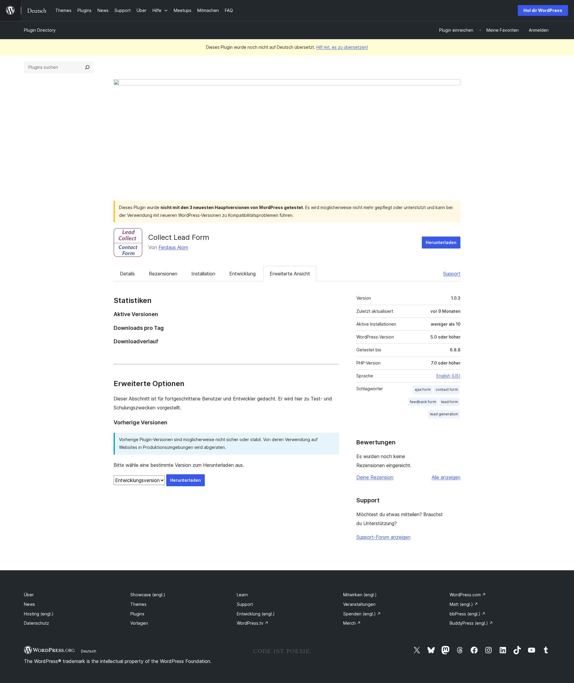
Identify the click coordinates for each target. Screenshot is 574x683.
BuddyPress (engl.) (471, 623)
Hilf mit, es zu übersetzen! (342, 47)
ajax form (423, 389)
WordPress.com (468, 594)
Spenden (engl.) (362, 613)
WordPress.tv (252, 623)
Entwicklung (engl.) (256, 613)
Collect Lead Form (178, 237)
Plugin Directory (40, 30)
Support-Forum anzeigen (383, 537)
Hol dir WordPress (542, 10)
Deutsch (88, 651)
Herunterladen (441, 242)
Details (127, 274)
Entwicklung (242, 274)
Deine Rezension (374, 477)
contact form (447, 389)
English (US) (448, 375)
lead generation (444, 414)
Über (29, 594)
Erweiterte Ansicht (290, 274)
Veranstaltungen (359, 604)
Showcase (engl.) (147, 594)
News (29, 604)
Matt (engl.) (464, 604)
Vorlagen (139, 623)
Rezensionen (163, 274)
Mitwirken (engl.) (360, 594)
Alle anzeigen (446, 477)
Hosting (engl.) (39, 613)
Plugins (137, 613)
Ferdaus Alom (173, 247)
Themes (138, 604)
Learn (242, 594)
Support (451, 274)
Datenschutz (36, 623)
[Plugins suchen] (87, 67)
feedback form (423, 402)
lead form (449, 402)
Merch (352, 623)
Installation (203, 274)
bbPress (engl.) (468, 613)
